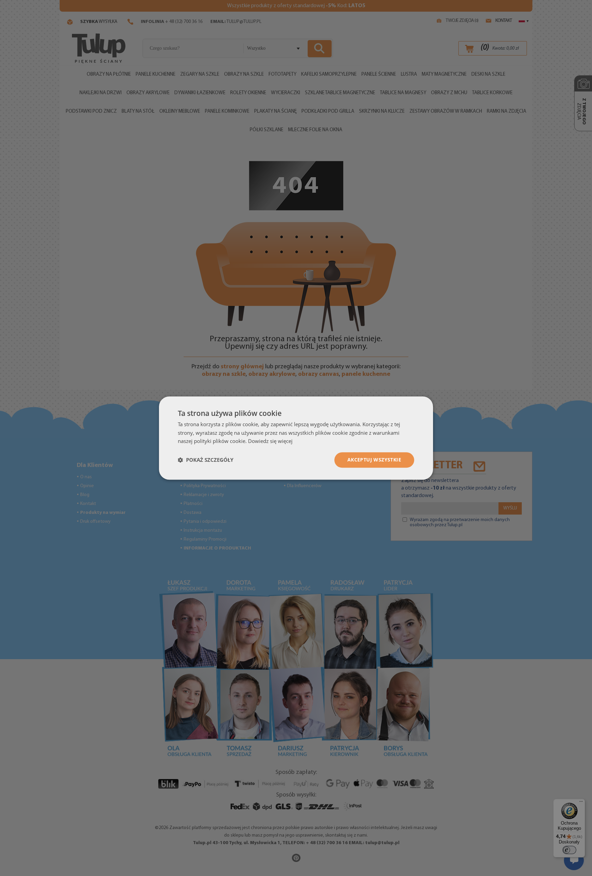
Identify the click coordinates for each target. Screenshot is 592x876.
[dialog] (296, 438)
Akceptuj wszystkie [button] (374, 459)
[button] (205, 460)
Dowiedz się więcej (270, 441)
